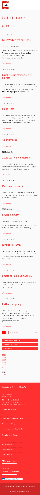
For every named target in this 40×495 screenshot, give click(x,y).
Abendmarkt (9, 139)
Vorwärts (14, 332)
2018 (4, 375)
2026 (4, 355)
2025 (4, 357)
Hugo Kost (8, 108)
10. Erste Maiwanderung (16, 157)
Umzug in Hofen (11, 244)
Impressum (31, 486)
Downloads (8, 349)
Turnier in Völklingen (9, 424)
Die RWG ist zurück (13, 186)
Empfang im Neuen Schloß (17, 275)
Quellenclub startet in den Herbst (17, 76)
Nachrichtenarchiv (10, 344)
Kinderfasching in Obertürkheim (13, 429)
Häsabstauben (7, 444)
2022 (4, 365)
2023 (4, 362)
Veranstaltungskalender (12, 340)
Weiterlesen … (7, 64)
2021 (4, 367)
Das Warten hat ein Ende (16, 39)
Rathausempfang (12, 304)
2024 (4, 360)
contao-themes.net (24, 491)
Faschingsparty (10, 214)
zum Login (5, 468)
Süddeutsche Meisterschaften (12, 418)
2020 (4, 370)
